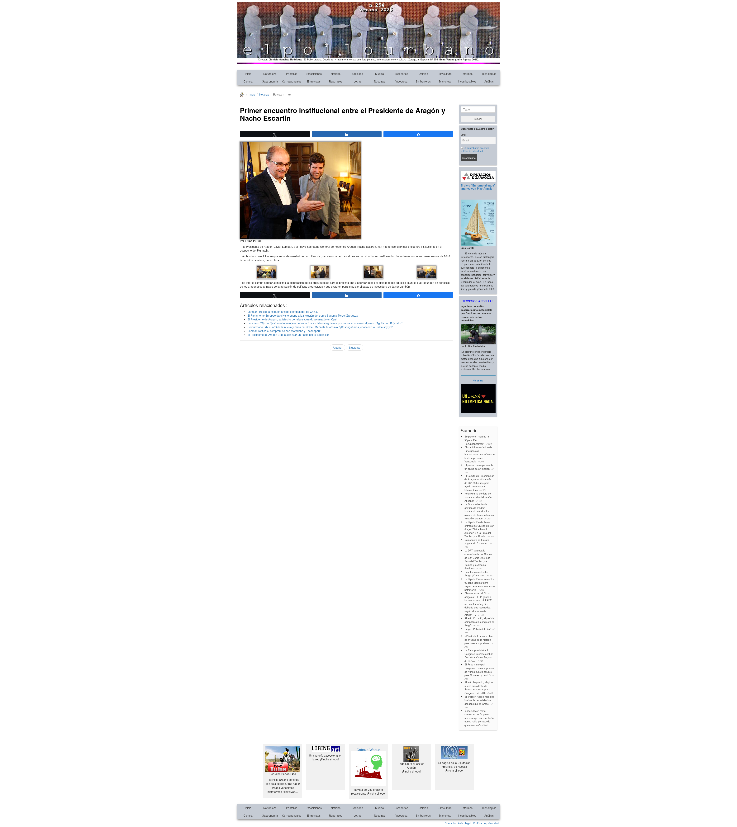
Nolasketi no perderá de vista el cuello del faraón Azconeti (478, 497)
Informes (467, 74)
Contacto (450, 823)
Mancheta (445, 81)
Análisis (489, 81)
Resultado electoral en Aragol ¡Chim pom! (478, 573)
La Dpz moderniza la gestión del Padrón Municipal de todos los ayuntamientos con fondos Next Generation (479, 511)
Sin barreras (423, 81)
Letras (357, 81)
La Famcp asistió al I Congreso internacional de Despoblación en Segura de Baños (478, 655)
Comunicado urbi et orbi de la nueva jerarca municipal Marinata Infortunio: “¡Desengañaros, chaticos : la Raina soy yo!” (320, 327)
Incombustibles (467, 81)
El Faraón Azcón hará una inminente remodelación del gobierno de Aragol (479, 702)
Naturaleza (270, 74)
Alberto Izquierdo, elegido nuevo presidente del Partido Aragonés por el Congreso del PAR (478, 687)
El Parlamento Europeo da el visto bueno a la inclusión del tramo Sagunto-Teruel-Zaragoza (303, 315)
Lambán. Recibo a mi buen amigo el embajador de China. (283, 312)
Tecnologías (489, 74)
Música (379, 74)
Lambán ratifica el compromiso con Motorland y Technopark (284, 331)
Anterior (337, 347)
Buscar (478, 119)
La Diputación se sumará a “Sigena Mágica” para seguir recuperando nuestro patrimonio (479, 584)
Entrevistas (314, 81)
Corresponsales (291, 81)
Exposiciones (314, 74)
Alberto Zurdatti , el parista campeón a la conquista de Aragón (479, 621)
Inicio (248, 74)
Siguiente (354, 347)
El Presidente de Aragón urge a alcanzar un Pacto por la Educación (289, 335)
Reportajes (335, 81)
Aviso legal (464, 823)
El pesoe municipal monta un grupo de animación (478, 468)
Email (464, 134)
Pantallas (291, 74)
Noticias (335, 74)
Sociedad (357, 74)
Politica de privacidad (486, 823)
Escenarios (401, 74)
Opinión (423, 74)
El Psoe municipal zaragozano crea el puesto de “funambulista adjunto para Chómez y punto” (479, 671)
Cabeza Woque (368, 749)
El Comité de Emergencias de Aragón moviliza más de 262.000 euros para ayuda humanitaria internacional (479, 483)
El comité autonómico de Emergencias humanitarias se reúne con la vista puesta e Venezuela (479, 454)
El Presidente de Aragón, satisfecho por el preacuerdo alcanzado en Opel (292, 319)
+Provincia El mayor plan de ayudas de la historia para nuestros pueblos (478, 641)
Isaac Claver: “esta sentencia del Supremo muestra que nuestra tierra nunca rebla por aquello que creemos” (479, 718)
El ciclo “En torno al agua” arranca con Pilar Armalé (478, 186)
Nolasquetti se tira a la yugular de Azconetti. (478, 543)
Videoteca (401, 81)
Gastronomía (270, 81)
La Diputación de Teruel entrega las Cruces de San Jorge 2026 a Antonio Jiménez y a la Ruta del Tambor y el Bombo (479, 529)
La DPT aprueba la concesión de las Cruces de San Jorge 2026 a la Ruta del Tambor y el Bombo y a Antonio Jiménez (478, 559)
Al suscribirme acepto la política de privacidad (475, 149)
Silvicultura (445, 74)
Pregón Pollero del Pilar (479, 630)
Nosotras (379, 81)
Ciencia (248, 81)
